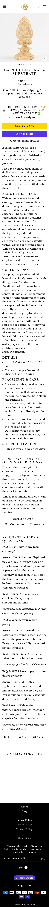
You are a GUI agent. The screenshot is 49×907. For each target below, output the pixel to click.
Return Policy (25, 820)
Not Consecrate (15, 524)
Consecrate (37, 524)
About (24, 806)
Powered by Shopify (24, 905)
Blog (24, 811)
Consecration (24, 519)
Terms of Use (24, 824)
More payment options (24, 140)
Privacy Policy (24, 829)
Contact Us (24, 838)
